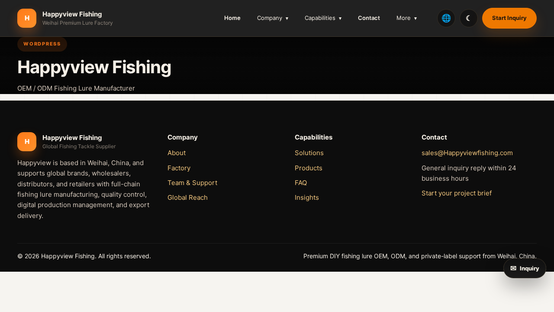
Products (308, 168)
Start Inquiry (509, 17)
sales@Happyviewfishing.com (467, 153)
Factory (178, 168)
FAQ (301, 183)
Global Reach (187, 197)
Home (232, 17)
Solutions (309, 153)
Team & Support (192, 183)
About (176, 153)
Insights (307, 197)
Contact (369, 17)
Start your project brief (457, 193)
